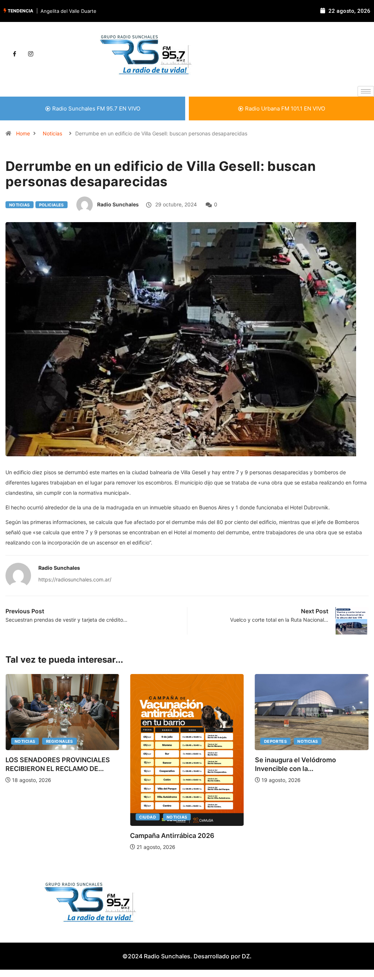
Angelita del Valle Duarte (68, 11)
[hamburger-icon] (366, 91)
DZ (246, 956)
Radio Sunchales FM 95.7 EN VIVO (96, 108)
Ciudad (147, 817)
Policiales (51, 204)
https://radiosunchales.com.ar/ (74, 579)
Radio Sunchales (118, 204)
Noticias (52, 133)
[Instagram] (30, 54)
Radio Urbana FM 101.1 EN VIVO (285, 108)
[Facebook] (14, 54)
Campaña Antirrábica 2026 (172, 835)
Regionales (59, 741)
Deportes (275, 741)
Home (23, 133)
